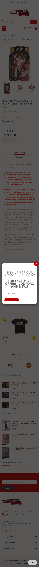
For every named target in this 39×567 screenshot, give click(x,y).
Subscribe (12, 300)
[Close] (36, 263)
